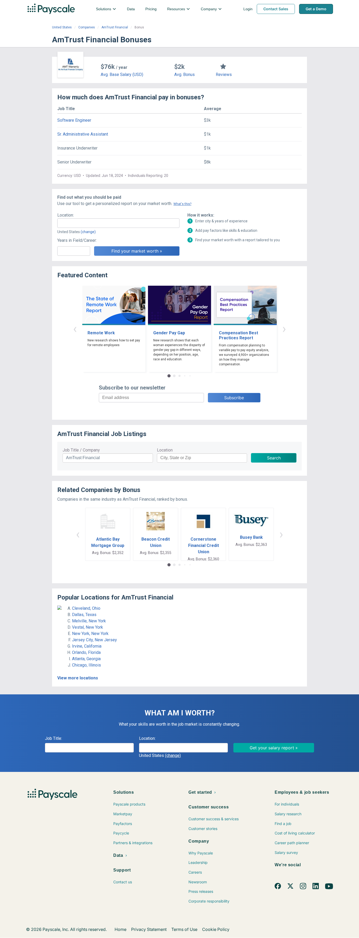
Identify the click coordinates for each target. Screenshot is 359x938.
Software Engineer (74, 120)
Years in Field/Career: (77, 240)
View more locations (77, 677)
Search (274, 457)
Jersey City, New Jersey (94, 639)
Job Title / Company (81, 450)
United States (62, 27)
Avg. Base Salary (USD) (122, 74)
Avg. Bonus (184, 74)
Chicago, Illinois (86, 665)
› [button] (284, 328)
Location (165, 450)
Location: (65, 215)
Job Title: (53, 738)
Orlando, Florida (86, 652)
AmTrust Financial (114, 27)
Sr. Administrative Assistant (82, 134)
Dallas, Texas (84, 614)
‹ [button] (75, 328)
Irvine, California (86, 646)
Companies (86, 27)
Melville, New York (89, 620)
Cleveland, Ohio (86, 608)
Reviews (224, 74)
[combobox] (118, 223)
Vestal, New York (87, 627)
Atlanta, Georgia (86, 658)
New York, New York (90, 633)
